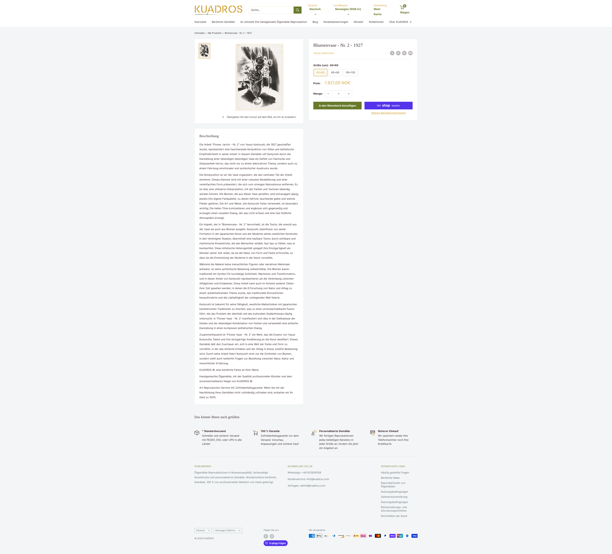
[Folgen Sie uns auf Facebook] (266, 536)
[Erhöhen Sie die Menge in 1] (348, 93)
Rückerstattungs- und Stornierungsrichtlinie (394, 509)
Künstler (358, 21)
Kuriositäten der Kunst (394, 515)
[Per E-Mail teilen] (410, 53)
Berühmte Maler (390, 477)
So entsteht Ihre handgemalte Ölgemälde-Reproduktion (273, 21)
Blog (315, 21)
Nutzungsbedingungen (394, 491)
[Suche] (298, 10)
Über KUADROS (398, 21)
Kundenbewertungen (336, 21)
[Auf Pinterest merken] (398, 53)
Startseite (200, 21)
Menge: (318, 93)
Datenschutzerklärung (394, 496)
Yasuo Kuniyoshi (323, 53)
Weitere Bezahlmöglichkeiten (388, 112)
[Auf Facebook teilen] (392, 53)
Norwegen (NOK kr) (225, 530)
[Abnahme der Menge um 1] (328, 93)
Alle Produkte (215, 33)
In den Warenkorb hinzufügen (337, 105)
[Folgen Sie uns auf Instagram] (272, 536)
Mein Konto (378, 11)
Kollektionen (376, 21)
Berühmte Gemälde (223, 21)
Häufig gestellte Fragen (395, 472)
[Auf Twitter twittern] (404, 53)
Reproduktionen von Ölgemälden (393, 484)
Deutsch (200, 530)
